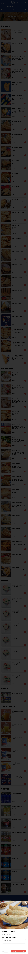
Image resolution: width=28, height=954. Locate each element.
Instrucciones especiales (9, 937)
